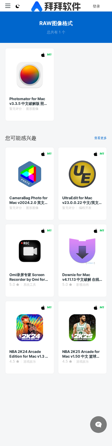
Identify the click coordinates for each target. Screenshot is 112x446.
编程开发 (85, 208)
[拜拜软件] (56, 6)
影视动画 (82, 285)
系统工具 (29, 285)
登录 (96, 6)
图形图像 (32, 109)
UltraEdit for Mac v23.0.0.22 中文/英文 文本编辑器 (80, 200)
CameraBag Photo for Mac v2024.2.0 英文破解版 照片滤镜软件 (28, 200)
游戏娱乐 (29, 361)
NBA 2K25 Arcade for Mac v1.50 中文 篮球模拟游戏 (81, 354)
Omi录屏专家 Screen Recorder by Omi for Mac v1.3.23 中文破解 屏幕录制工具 (27, 277)
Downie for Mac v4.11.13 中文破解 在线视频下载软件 (80, 277)
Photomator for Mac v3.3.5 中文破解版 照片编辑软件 (28, 101)
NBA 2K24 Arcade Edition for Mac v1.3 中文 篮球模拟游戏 (29, 354)
